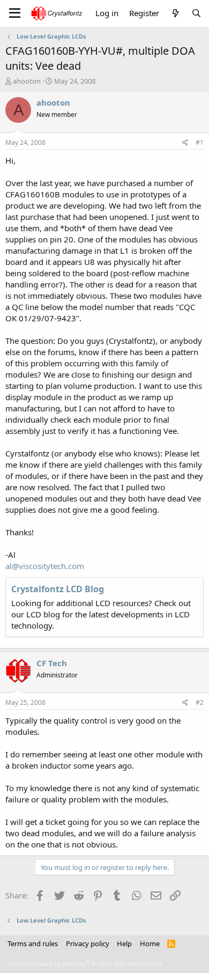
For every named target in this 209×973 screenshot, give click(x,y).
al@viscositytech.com (44, 566)
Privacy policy (87, 943)
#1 (200, 142)
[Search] (196, 13)
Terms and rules (33, 943)
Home (150, 943)
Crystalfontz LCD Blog (57, 589)
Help (124, 943)
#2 (200, 702)
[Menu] (14, 13)
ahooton (27, 81)
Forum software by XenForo (85, 964)
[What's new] (175, 13)
